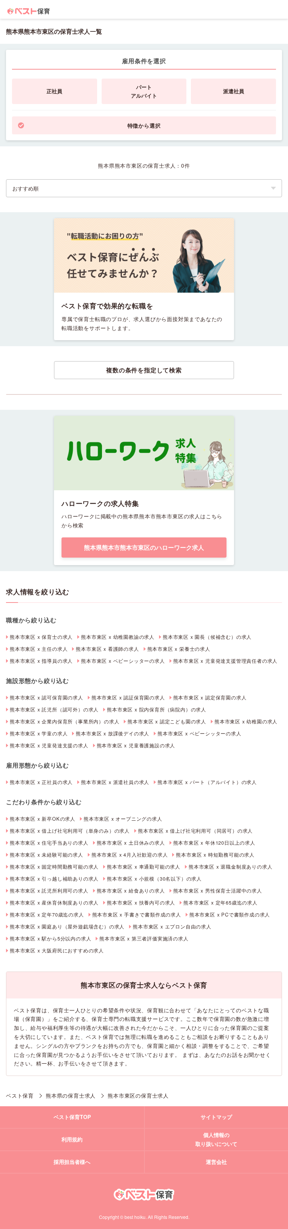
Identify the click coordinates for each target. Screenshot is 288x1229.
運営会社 (216, 1161)
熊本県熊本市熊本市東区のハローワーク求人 (144, 547)
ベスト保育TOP (72, 1116)
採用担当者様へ (72, 1161)
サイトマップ (216, 1116)
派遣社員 (233, 91)
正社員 (54, 91)
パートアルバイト (144, 91)
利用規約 (72, 1139)
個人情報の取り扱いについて (216, 1139)
